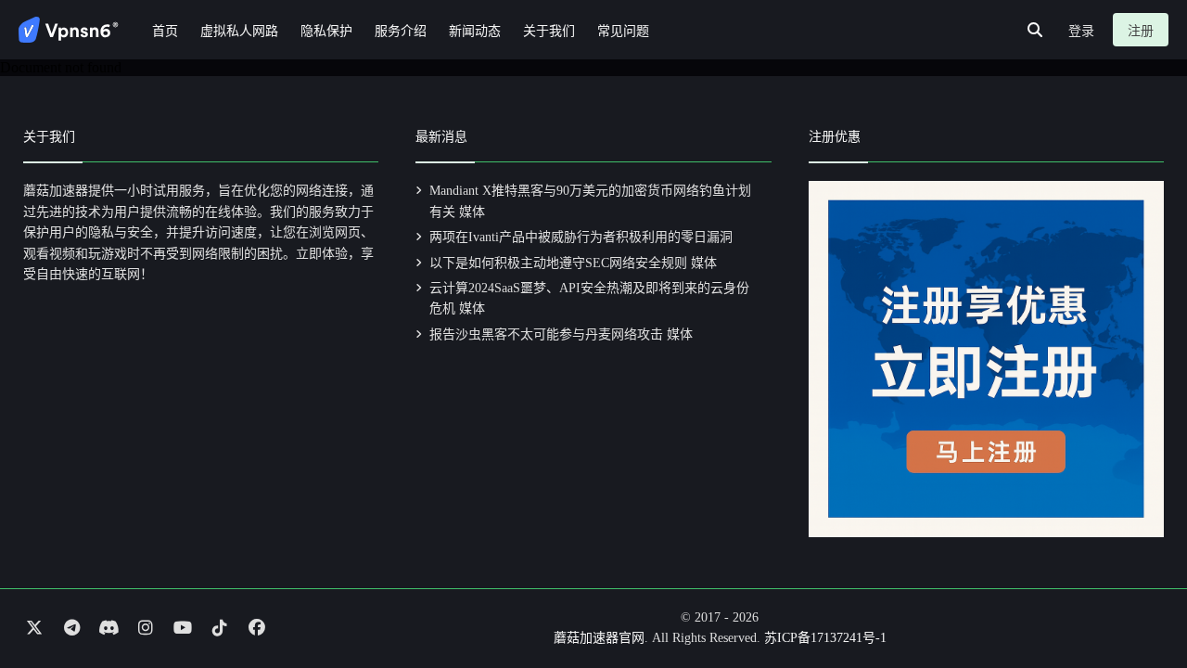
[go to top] (1137, 601)
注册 (1141, 31)
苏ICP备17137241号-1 (825, 638)
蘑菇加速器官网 (599, 638)
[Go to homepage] (69, 30)
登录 (1081, 31)
